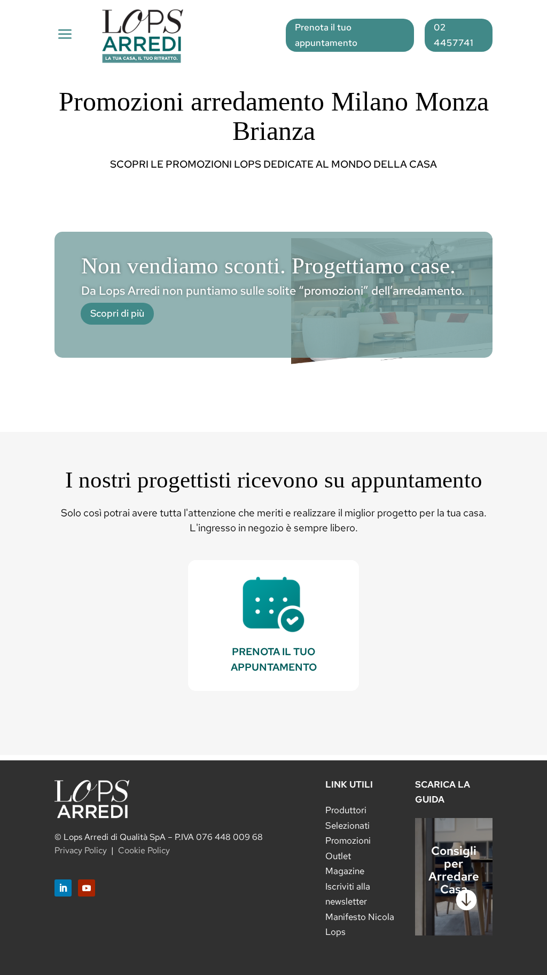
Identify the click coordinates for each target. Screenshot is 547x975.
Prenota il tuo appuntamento (326, 35)
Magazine (344, 871)
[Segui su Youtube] (86, 888)
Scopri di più (117, 313)
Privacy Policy (80, 850)
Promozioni (348, 840)
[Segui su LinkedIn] (63, 888)
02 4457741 (454, 35)
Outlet (338, 856)
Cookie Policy (144, 850)
